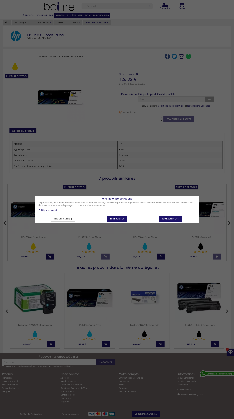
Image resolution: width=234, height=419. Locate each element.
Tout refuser (117, 218)
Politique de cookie (48, 210)
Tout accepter (170, 218)
